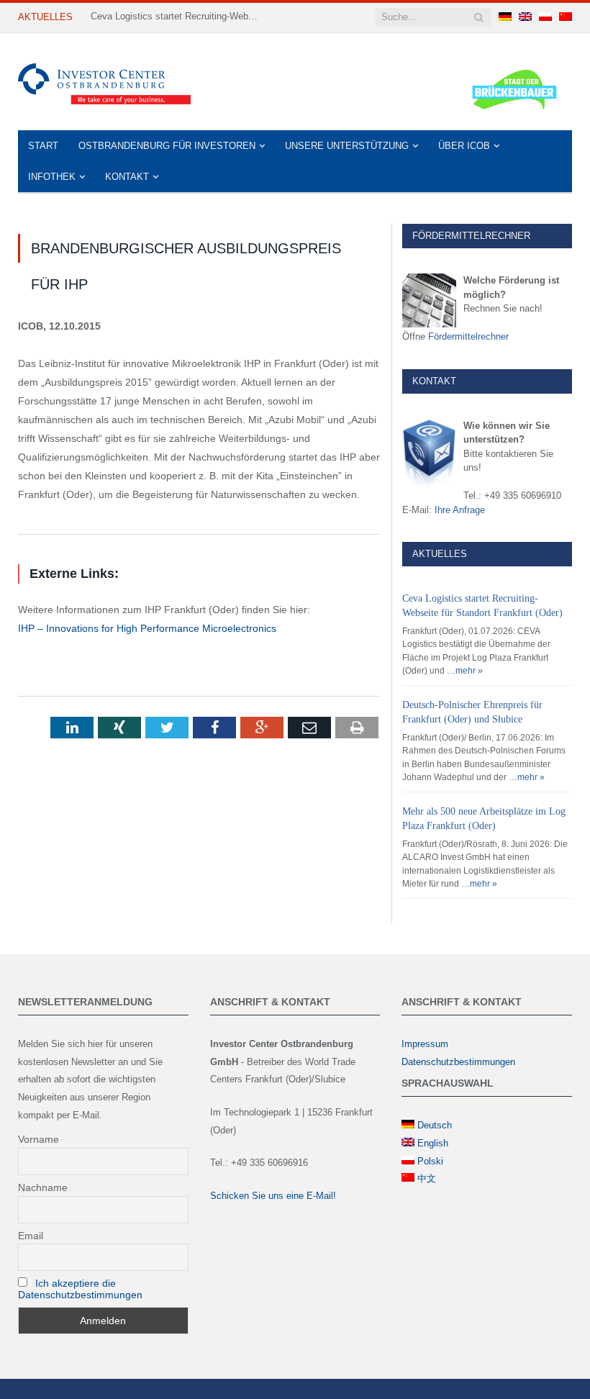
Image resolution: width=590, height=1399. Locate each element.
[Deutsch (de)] (505, 17)
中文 (426, 1178)
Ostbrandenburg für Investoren (166, 145)
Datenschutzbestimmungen (458, 1061)
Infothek (52, 176)
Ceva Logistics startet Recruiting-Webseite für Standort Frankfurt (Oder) (177, 16)
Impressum (424, 1043)
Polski (430, 1161)
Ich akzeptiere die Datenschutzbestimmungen (80, 1288)
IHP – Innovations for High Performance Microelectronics (147, 628)
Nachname (43, 1187)
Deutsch (434, 1125)
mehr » (469, 671)
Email (30, 1235)
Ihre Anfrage (460, 509)
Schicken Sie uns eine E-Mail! (273, 1195)
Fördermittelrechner (468, 336)
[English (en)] (525, 17)
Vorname (38, 1139)
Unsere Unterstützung (347, 145)
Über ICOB (464, 145)
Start (43, 145)
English (432, 1143)
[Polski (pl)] (545, 17)
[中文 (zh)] (565, 17)
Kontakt (127, 176)
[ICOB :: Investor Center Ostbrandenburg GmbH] (104, 81)
